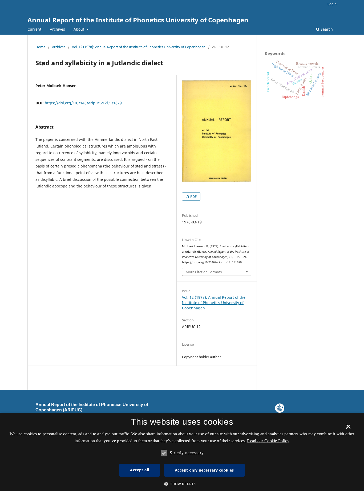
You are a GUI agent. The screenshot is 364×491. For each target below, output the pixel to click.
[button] (182, 484)
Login (332, 4)
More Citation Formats (204, 271)
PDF (193, 196)
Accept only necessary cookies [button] (204, 470)
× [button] (348, 428)
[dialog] (182, 452)
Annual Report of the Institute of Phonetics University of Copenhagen (137, 19)
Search (326, 29)
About (79, 29)
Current (34, 29)
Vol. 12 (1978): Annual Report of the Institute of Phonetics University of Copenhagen (138, 46)
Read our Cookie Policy (268, 441)
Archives (57, 29)
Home (40, 46)
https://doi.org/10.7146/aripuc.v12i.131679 (83, 102)
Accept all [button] (139, 469)
